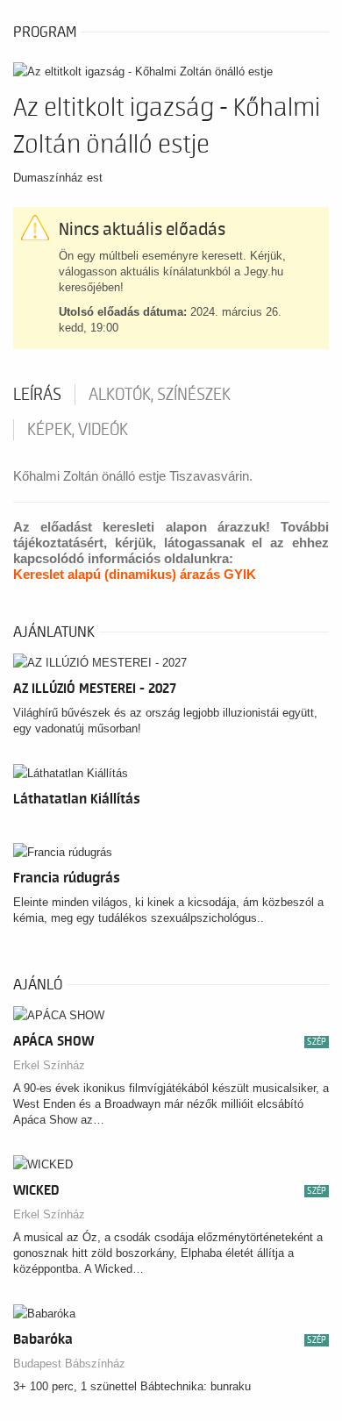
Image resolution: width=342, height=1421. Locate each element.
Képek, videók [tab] (77, 429)
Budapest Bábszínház (69, 1363)
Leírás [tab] (37, 394)
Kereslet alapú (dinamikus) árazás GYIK (134, 574)
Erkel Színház (49, 1065)
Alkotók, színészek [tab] (160, 394)
